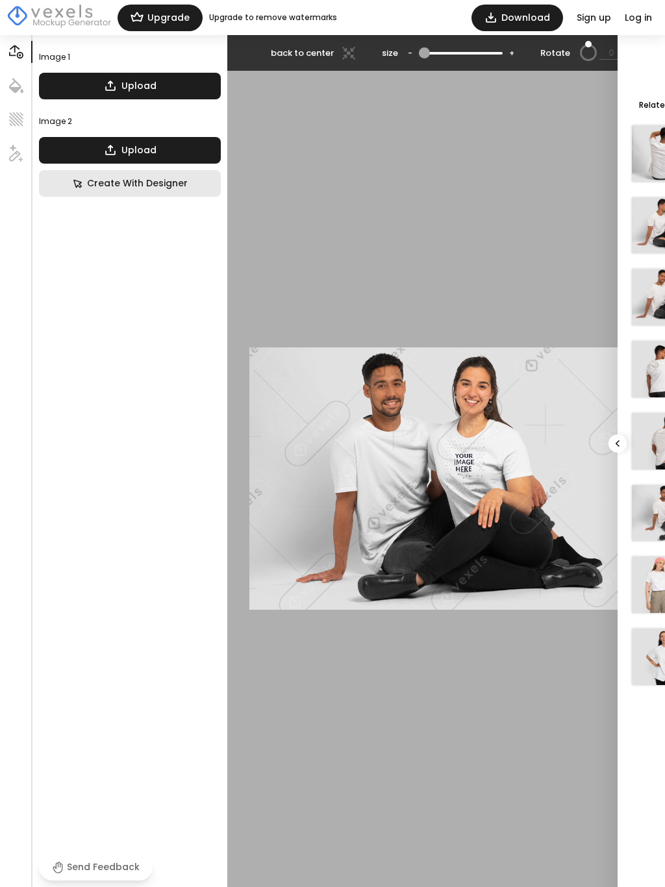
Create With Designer (137, 183)
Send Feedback (103, 866)
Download (525, 17)
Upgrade (168, 17)
